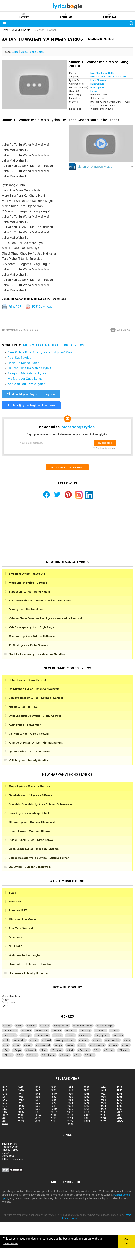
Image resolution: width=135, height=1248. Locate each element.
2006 (71, 1114)
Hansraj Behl (97, 83)
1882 (4, 1087)
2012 (37, 1118)
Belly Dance (10, 1035)
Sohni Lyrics (27, 680)
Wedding (33, 1055)
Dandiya (26, 1035)
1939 (21, 1090)
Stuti (78, 1055)
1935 (86, 1087)
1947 (21, 1093)
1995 (21, 1111)
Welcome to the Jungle (24, 955)
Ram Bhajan (11, 1030)
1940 (37, 1090)
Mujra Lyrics (29, 786)
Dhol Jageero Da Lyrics (35, 715)
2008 (103, 1114)
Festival (119, 1035)
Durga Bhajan (62, 1026)
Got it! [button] (126, 1241)
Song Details (37, 51)
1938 (4, 1090)
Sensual (110, 1050)
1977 (120, 1102)
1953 (119, 1093)
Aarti (20, 1026)
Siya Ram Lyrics (27, 573)
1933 (53, 1087)
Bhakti (8, 1026)
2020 (38, 1121)
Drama (58, 1035)
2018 (4, 1121)
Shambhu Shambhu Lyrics (40, 804)
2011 (20, 1118)
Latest (24, 17)
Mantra (57, 1030)
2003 (21, 1114)
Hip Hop (84, 1040)
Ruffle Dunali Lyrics (31, 840)
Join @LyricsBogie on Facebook (33, 405)
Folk (7, 1040)
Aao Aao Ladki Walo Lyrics (26, 384)
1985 (119, 1105)
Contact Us (8, 1155)
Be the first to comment (67, 467)
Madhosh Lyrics (32, 636)
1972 (37, 1102)
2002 (5, 1114)
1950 (70, 1093)
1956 (37, 1096)
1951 (86, 1093)
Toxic (12, 892)
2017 (119, 1118)
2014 (70, 1118)
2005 (54, 1114)
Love (17, 1045)
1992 (103, 1108)
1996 (37, 1111)
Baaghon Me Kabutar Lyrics (27, 373)
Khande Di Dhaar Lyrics (36, 742)
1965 (54, 1099)
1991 (86, 1108)
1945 (119, 1090)
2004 (38, 1114)
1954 (4, 1096)
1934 (70, 1087)
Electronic (85, 1035)
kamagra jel (62, 1067)
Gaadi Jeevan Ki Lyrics (30, 795)
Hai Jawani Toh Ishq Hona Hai (28, 973)
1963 (21, 1099)
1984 (103, 1105)
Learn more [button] (10, 1243)
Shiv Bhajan (49, 1055)
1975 (86, 1102)
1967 (87, 1099)
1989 (54, 1108)
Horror (98, 1040)
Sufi (20, 1055)
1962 (4, 1099)
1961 (119, 1096)
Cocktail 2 (15, 946)
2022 (70, 1121)
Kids (128, 1040)
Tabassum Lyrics (29, 591)
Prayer (18, 1050)
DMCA (5, 1152)
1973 (54, 1102)
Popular (66, 17)
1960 (103, 1096)
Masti (28, 1045)
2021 (53, 1121)
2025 (120, 1121)
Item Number (113, 1040)
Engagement (103, 1035)
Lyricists (6, 1005)
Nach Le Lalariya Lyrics (37, 654)
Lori (6, 1045)
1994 (4, 1111)
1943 (86, 1090)
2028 (70, 1124)
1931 (20, 1087)
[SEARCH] (131, 23)
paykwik (50, 1067)
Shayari (8, 1055)
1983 (86, 1105)
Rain (44, 1050)
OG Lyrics (30, 866)
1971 (20, 1102)
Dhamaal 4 (16, 937)
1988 (37, 1108)
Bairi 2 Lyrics (29, 813)
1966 (70, 1099)
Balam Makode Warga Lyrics (39, 857)
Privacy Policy (10, 1149)
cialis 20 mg (7, 1067)
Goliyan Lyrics (29, 733)
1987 (21, 1108)
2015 (86, 1118)
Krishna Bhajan (105, 1026)
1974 (70, 1102)
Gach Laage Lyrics (34, 849)
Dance (115, 1030)
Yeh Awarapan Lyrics (31, 627)
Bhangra (71, 1030)
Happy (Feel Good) (65, 1040)
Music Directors (11, 996)
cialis (17, 1067)
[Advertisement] (67, 529)
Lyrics (15, 51)
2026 (5, 1124)
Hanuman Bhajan (83, 1026)
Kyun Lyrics (25, 724)
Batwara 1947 (18, 910)
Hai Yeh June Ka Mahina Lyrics (29, 368)
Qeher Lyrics (29, 751)
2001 (119, 1111)
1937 (119, 1087)
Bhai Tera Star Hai (21, 928)
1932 (37, 1087)
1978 (4, 1105)
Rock (71, 1050)
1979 (21, 1105)
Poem (126, 1045)
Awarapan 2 (17, 901)
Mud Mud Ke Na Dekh (102, 73)
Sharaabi (124, 1050)
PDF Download (42, 306)
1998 (70, 1111)
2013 (53, 1118)
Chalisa (27, 1030)
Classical (101, 1030)
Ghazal (47, 1040)
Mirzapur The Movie (22, 919)
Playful (114, 1045)
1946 (4, 1093)
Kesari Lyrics (30, 831)
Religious (57, 1050)
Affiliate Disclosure (12, 1158)
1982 (70, 1105)
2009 (120, 1114)
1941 (53, 1090)
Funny (93, 90)
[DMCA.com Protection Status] (12, 1171)
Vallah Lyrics (28, 760)
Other (70, 1045)
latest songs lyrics (77, 427)
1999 (87, 1111)
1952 (103, 1093)
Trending (109, 17)
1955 (21, 1096)
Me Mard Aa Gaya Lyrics (25, 378)
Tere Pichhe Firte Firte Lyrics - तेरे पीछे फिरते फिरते (40, 352)
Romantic (84, 1050)
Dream (71, 1035)
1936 (103, 1087)
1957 (54, 1096)
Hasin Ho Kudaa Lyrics (23, 363)
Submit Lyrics (9, 1143)
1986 (4, 1108)
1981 (53, 1105)
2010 (4, 1118)
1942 (70, 1090)
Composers (8, 1002)
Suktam (90, 1055)
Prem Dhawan (98, 80)
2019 (21, 1121)
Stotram (65, 1055)
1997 (54, 1111)
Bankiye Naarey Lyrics (36, 698)
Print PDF (14, 306)
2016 (103, 1118)
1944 (103, 1090)
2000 (103, 1111)
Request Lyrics (10, 1146)
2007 (87, 1114)
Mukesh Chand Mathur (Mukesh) (108, 76)
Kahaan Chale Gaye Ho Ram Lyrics (45, 618)
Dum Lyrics (26, 609)
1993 (119, 1108)
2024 (103, 1121)
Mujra (59, 1045)
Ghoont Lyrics (32, 822)
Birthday (86, 1030)
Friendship (20, 1040)
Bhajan (45, 1026)
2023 (87, 1121)
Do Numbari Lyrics (34, 689)
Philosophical (97, 1045)
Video (24, 51)
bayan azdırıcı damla (32, 1067)
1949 (54, 1093)
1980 (37, 1105)
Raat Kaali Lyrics (19, 357)
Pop (6, 1050)
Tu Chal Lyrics (28, 645)
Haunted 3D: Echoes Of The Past (30, 964)
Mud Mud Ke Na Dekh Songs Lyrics (53, 345)
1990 (70, 1108)
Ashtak (32, 1026)
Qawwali (31, 1050)
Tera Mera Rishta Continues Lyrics (40, 600)
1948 (37, 1093)
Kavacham (42, 1030)
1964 (37, 1099)
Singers (6, 999)
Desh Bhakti (43, 1035)
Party (82, 1045)
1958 (70, 1096)
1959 (86, 1096)
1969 (120, 1099)
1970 (4, 1102)
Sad (97, 1050)
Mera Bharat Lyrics (28, 582)
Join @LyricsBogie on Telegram (33, 394)
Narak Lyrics (23, 706)
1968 (103, 1099)
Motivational (44, 1045)
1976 (103, 1102)
